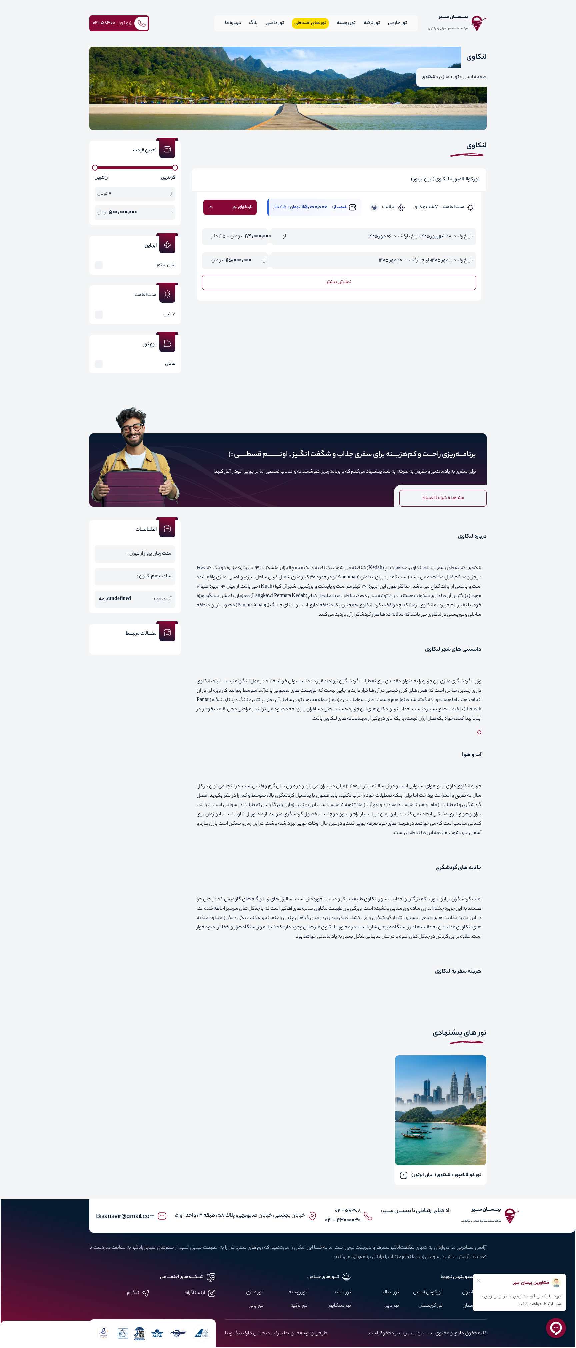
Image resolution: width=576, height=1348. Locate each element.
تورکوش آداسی (428, 1293)
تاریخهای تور (242, 207)
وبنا (228, 1334)
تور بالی (256, 1306)
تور (456, 77)
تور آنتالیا (390, 1293)
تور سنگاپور (340, 1306)
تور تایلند (342, 1293)
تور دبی (391, 1306)
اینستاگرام (195, 1293)
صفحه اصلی (475, 77)
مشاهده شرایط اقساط (443, 498)
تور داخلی (275, 23)
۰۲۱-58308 (348, 1211)
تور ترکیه (372, 23)
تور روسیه (346, 23)
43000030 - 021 (343, 1220)
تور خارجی (397, 23)
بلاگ (253, 23)
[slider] (95, 168)
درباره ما (233, 23)
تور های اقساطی (310, 23)
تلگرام (133, 1293)
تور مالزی (254, 1293)
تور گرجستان (430, 1306)
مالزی (444, 77)
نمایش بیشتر (339, 282)
